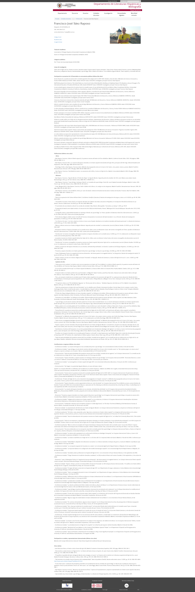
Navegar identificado (112, 1)
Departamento (62, 13)
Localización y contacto (86, 589)
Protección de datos (123, 589)
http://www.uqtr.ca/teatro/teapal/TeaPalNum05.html (68, 561)
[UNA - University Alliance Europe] (126, 585)
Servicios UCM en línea (128, 580)
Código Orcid (57, 37)
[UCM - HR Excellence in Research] (67, 585)
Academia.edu (58, 39)
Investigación (108, 13)
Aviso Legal (105, 589)
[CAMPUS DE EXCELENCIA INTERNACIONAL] (97, 585)
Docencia (75, 13)
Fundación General (97, 580)
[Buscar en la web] (140, 1)
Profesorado (79, 19)
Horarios (85, 13)
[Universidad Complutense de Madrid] (66, 5)
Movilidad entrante (134, 14)
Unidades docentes (96, 14)
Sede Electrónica (66, 580)
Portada (57, 19)
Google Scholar (58, 42)
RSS (138, 589)
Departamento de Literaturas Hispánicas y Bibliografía (117, 5)
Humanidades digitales (121, 14)
